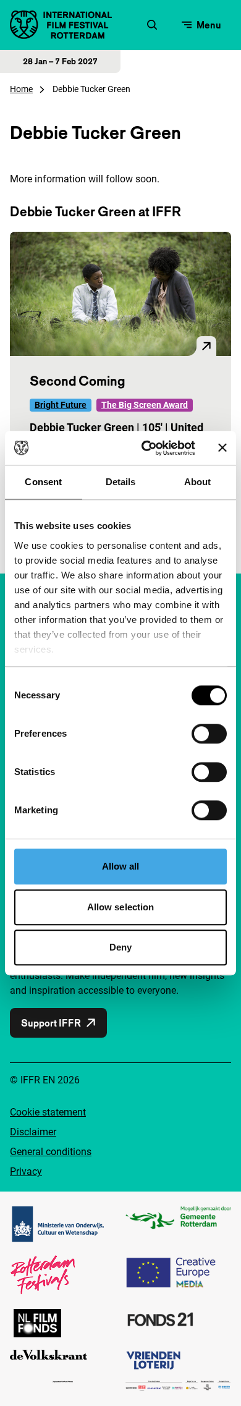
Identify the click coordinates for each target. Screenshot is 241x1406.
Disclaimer (33, 1132)
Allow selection (120, 907)
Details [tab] (121, 481)
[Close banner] (222, 448)
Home (21, 89)
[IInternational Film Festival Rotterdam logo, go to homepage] (61, 25)
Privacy (26, 1171)
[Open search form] (152, 25)
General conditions (50, 1152)
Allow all (121, 866)
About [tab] (197, 481)
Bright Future (61, 405)
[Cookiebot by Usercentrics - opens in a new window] (146, 448)
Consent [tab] (43, 481)
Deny (120, 947)
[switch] (209, 733)
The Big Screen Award (144, 405)
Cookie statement (48, 1112)
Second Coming (77, 381)
